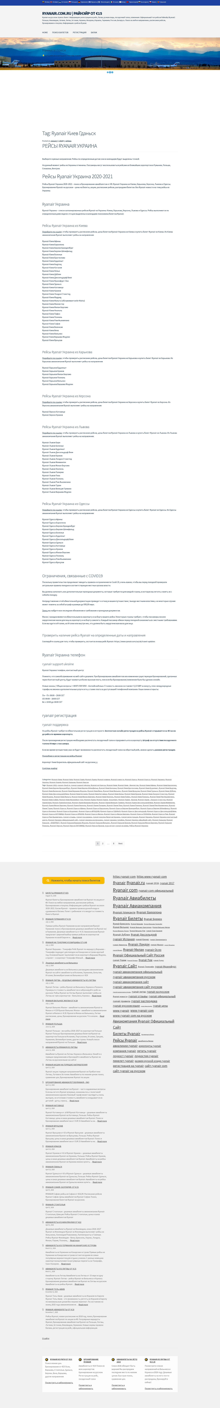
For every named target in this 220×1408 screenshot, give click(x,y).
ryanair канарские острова (122, 992)
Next (120, 843)
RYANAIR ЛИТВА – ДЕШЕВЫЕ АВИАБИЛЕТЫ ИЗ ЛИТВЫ (71, 980)
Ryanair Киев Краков (133, 794)
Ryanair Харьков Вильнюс (99, 823)
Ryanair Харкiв (55, 782)
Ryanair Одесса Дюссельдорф (133, 811)
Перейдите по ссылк (51, 231)
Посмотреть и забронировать (59, 1382)
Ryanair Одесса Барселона (97, 808)
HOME (45, 32)
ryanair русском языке (126, 1005)
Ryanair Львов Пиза (114, 805)
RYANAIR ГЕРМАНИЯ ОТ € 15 (58, 919)
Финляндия (105, 2)
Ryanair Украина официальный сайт (63, 820)
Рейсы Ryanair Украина (138, 826)
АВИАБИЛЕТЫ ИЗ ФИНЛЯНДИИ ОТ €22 (63, 1222)
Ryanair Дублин (121, 934)
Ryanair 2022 (52, 785)
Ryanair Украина (158, 779)
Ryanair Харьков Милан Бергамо (144, 823)
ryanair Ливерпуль (120, 945)
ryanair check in (64, 785)
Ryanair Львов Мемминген (164, 802)
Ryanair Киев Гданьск (149, 791)
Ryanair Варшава (137, 924)
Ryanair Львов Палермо (96, 805)
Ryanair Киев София (50, 800)
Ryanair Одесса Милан (94, 814)
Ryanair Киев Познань (140, 797)
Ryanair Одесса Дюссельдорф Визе (161, 811)
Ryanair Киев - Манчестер (128, 785)
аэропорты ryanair (150, 1046)
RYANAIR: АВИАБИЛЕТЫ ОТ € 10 (60, 1309)
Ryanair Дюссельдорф (144, 934)
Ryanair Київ (68, 779)
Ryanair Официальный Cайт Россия (138, 955)
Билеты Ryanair (126, 1033)
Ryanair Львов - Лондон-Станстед (152, 800)
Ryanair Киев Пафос (122, 797)
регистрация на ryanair (128, 1066)
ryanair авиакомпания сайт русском (137, 987)
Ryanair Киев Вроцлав (131, 791)
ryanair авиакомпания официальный (137, 972)
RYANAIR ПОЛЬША (54, 1024)
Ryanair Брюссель (121, 923)
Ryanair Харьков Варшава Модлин (74, 823)
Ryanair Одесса (144, 779)
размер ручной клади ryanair (152, 1061)
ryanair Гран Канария (154, 931)
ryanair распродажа (144, 1001)
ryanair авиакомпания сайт (131, 982)
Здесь (45, 610)
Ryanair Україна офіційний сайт (138, 820)
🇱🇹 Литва (45, 2)
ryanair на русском (158, 991)
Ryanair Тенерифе (146, 966)
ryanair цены (160, 1005)
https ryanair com (124, 876)
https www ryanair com (152, 876)
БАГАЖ (94, 32)
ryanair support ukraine (80, 785)
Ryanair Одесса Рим (160, 814)
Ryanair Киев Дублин (167, 791)
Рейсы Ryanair (125, 1040)
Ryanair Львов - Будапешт (107, 800)
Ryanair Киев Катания (79, 794)
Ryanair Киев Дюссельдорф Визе (55, 794)
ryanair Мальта (117, 950)
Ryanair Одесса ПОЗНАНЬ (140, 814)
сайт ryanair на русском (129, 1071)
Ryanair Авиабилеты (134, 898)
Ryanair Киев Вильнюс (112, 791)
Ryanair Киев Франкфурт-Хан (71, 800)
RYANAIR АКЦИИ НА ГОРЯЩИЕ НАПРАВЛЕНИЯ (66, 1064)
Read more (77, 937)
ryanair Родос (158, 960)
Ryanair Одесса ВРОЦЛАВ (89, 811)
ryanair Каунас (142, 939)
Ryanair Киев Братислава (128, 788)
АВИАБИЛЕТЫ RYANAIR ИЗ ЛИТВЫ (62, 1047)
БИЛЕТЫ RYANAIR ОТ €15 (57, 893)
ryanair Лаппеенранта (158, 939)
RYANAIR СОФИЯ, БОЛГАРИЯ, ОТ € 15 (62, 1187)
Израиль (94, 2)
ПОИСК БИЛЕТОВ (60, 32)
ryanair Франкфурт (165, 966)
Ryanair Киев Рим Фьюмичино (162, 797)
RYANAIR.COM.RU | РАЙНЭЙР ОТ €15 (72, 13)
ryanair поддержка (84, 817)
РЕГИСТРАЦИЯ (79, 32)
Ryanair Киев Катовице (97, 794)
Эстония (64, 2)
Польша (74, 2)
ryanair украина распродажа (91, 820)
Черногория (133, 2)
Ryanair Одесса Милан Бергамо (116, 814)
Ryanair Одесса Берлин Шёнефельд (155, 808)
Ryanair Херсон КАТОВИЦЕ (74, 826)
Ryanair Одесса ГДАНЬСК (110, 811)
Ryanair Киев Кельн (116, 794)
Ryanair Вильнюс (121, 927)
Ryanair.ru (136, 882)
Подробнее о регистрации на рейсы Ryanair (62, 756)
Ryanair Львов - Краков (127, 800)
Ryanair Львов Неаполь (76, 805)
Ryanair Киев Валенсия (51, 791)
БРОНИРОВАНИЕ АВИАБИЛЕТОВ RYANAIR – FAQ (67, 1082)
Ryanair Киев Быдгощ (167, 788)
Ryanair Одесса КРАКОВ (74, 814)
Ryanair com (125, 890)
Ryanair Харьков (68, 782)
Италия (115, 2)
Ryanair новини (104, 779)
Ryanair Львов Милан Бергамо (54, 805)
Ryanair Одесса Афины (76, 808)
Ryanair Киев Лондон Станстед (154, 794)
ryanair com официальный (156, 890)
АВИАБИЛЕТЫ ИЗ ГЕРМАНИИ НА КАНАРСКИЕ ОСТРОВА (71, 1245)
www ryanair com (142, 1010)
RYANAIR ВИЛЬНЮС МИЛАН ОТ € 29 (62, 1000)
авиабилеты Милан (145, 1041)
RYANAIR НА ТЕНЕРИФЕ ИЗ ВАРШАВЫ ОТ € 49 (66, 942)
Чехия (154, 2)
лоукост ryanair (123, 1056)
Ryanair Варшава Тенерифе (153, 924)
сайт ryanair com (156, 1066)
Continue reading (49, 768)
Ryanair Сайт (125, 966)
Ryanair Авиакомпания (137, 905)
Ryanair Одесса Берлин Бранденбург (124, 808)
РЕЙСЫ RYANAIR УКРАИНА (69, 145)
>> (96, 762)
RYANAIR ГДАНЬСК (54, 1166)
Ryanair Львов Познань (132, 805)
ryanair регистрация (129, 817)
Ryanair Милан (133, 949)
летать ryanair (146, 1051)
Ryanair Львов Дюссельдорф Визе (139, 802)
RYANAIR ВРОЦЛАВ (54, 1126)
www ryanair (121, 1011)
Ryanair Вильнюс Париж (121, 931)
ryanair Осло (153, 950)
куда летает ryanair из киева (116, 826)
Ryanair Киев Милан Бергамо (83, 797)
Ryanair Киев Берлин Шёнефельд (84, 788)
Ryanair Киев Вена (94, 791)
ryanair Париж (119, 960)
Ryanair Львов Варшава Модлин (85, 802)
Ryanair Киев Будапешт (148, 788)
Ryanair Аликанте (124, 912)
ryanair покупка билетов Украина (106, 817)
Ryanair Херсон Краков (94, 826)
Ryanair (119, 882)
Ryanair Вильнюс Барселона (141, 927)
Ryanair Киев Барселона (166, 785)
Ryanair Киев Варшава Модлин (74, 791)
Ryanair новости (117, 779)
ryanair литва (139, 991)
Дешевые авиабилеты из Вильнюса (62, 962)
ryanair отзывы (69, 817)
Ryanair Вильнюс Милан (161, 927)
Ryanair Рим (145, 960)
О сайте (45, 1338)
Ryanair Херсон (82, 782)
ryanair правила (121, 1001)
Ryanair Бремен (153, 919)
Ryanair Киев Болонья (108, 788)
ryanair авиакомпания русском (134, 977)
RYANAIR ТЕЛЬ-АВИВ (55, 1289)
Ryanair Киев (57, 779)
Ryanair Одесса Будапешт (67, 811)
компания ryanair (124, 1051)
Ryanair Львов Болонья (61, 802)
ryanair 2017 (167, 883)
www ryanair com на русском (132, 1015)
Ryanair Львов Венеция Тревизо (112, 802)
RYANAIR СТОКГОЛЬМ (55, 1204)
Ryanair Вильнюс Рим (137, 931)
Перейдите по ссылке (52, 402)
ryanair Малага (157, 945)
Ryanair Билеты (128, 918)
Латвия (55, 2)
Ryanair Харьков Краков (120, 823)
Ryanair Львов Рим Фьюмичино (155, 805)
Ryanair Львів (79, 779)
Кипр (123, 2)
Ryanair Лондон (139, 944)
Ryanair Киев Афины (148, 785)
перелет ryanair (123, 1061)
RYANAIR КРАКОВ (53, 1146)
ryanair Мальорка (169, 945)
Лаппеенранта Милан (147, 1034)
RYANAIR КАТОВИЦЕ (55, 1105)
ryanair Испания (124, 939)
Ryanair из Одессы (98, 785)
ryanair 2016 (152, 883)
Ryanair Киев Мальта (62, 797)
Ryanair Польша (132, 960)
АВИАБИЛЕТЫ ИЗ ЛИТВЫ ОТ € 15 (61, 1268)
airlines (68, 141)
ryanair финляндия (146, 1006)
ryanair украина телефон (114, 820)
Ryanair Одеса (131, 779)
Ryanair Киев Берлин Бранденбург (56, 788)
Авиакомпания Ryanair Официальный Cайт (143, 1024)
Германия (84, 2)
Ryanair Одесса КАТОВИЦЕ (53, 814)
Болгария (144, 2)
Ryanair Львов (91, 779)
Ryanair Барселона (149, 912)
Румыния (162, 2)
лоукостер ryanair (146, 1056)
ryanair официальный (162, 996)
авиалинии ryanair (125, 1046)
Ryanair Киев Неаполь (104, 797)
